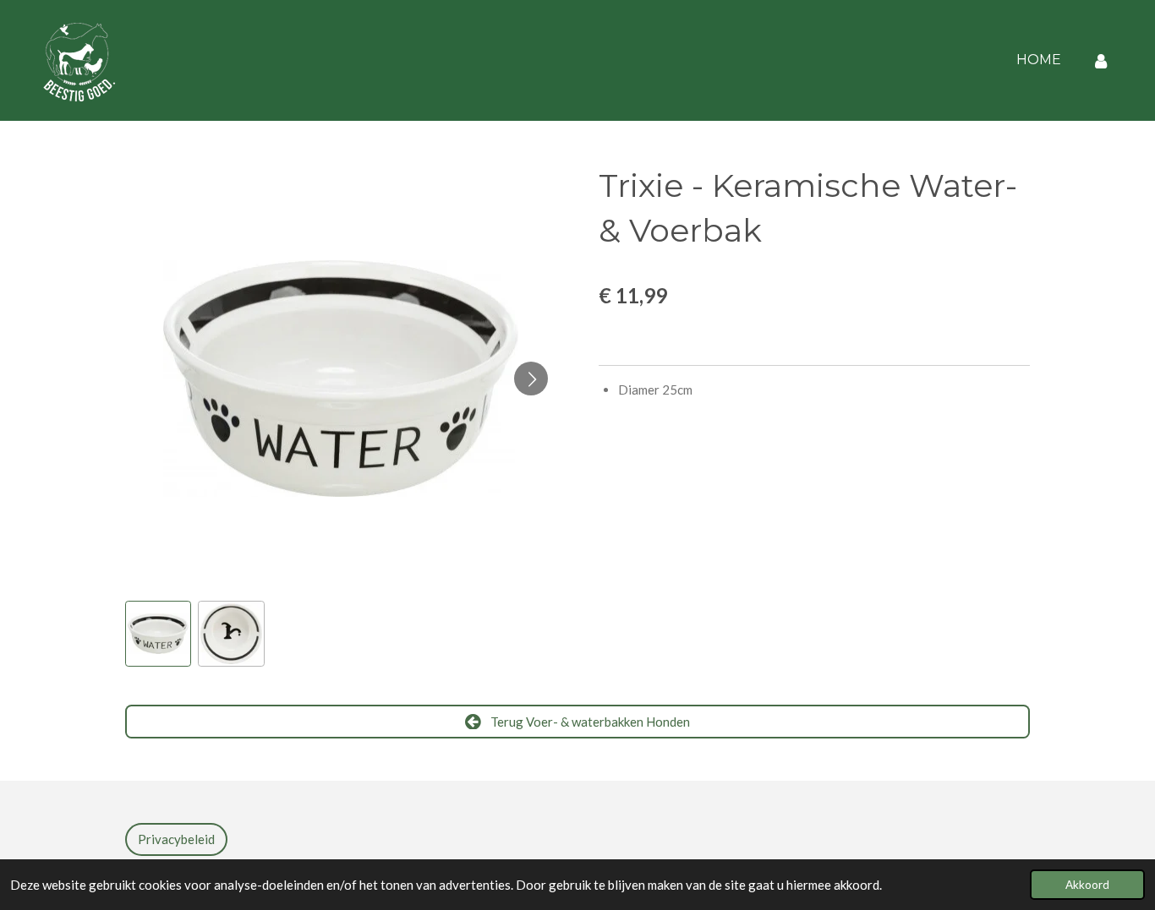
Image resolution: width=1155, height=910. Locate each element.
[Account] (1101, 60)
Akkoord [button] (1087, 884)
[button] (158, 634)
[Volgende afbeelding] (531, 378)
